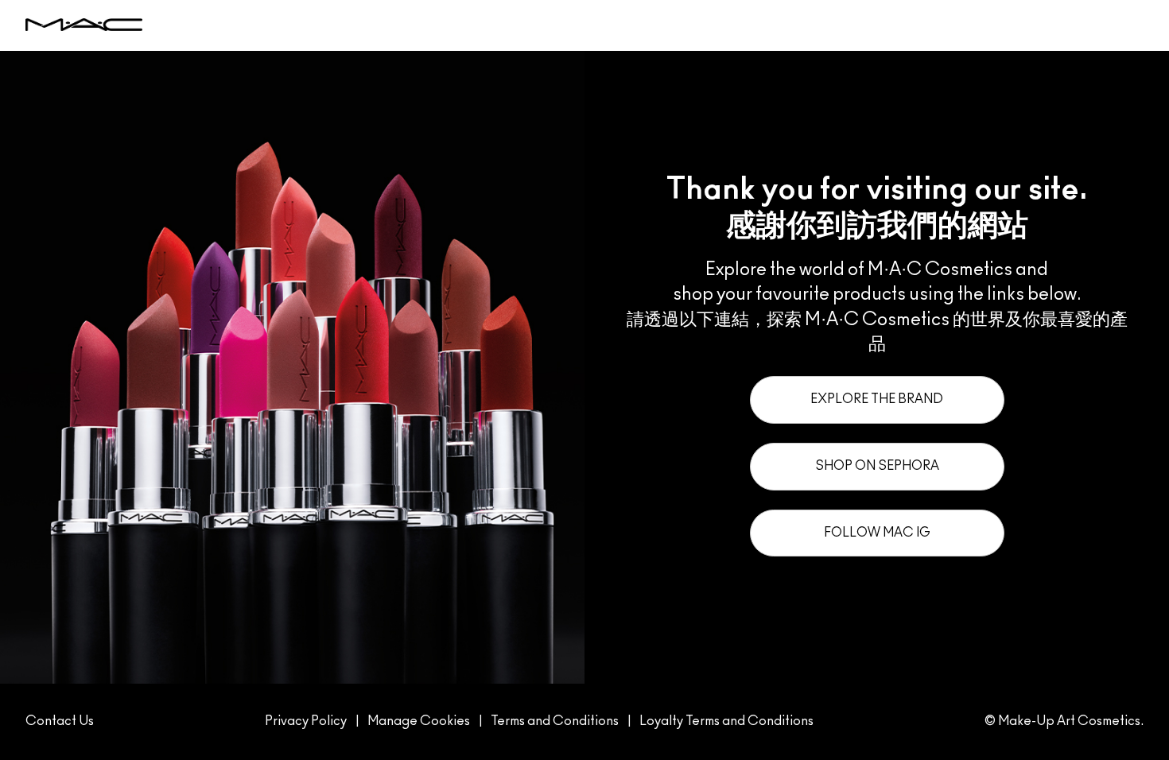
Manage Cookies (418, 721)
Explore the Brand (876, 399)
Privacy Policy (306, 721)
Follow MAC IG (877, 532)
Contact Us (59, 721)
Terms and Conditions (555, 721)
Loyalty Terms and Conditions (726, 721)
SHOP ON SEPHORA (877, 465)
